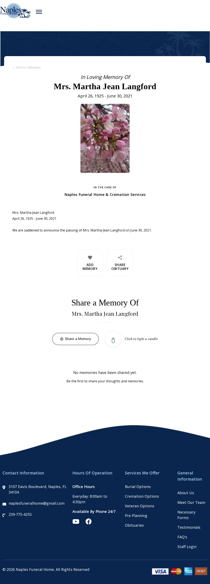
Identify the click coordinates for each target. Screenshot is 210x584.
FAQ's (182, 536)
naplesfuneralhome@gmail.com (37, 503)
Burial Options (138, 486)
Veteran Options (139, 505)
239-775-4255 (20, 514)
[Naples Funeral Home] (15, 17)
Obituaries (134, 525)
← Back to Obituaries (26, 67)
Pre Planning (136, 515)
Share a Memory (75, 339)
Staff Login (186, 546)
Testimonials (188, 527)
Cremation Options (142, 496)
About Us (185, 492)
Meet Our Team (191, 502)
